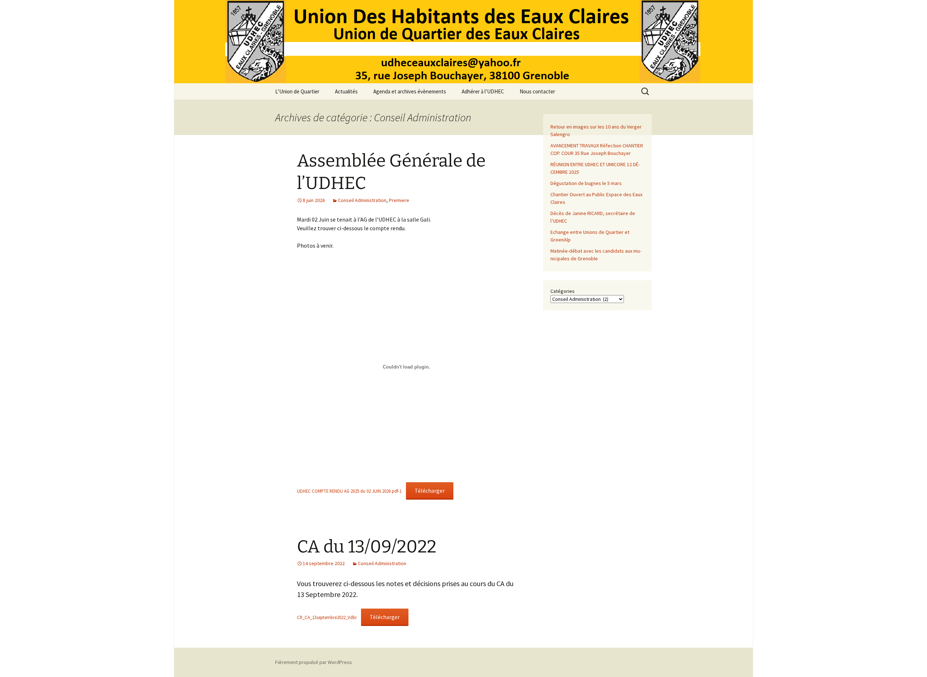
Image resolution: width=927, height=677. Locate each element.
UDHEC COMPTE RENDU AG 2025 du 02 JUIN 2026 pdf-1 (349, 491)
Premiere (399, 200)
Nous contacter (537, 91)
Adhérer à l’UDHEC (483, 91)
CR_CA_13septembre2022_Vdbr (327, 617)
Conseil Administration (362, 200)
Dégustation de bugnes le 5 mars (586, 183)
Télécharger (430, 490)
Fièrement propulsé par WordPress (313, 662)
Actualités (346, 91)
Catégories (562, 291)
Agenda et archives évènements (409, 91)
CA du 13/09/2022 (366, 546)
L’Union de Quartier (297, 91)
